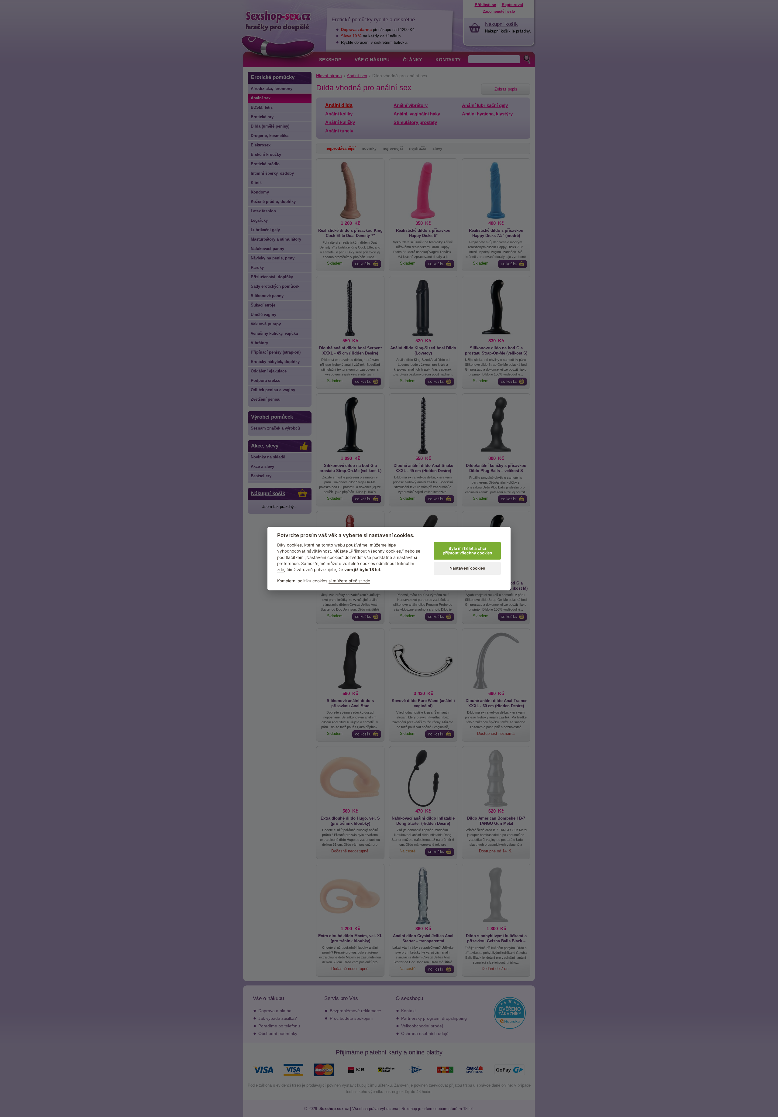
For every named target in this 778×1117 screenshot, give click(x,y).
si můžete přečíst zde (349, 580)
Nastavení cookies (467, 568)
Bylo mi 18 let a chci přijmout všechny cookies (467, 551)
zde (280, 569)
